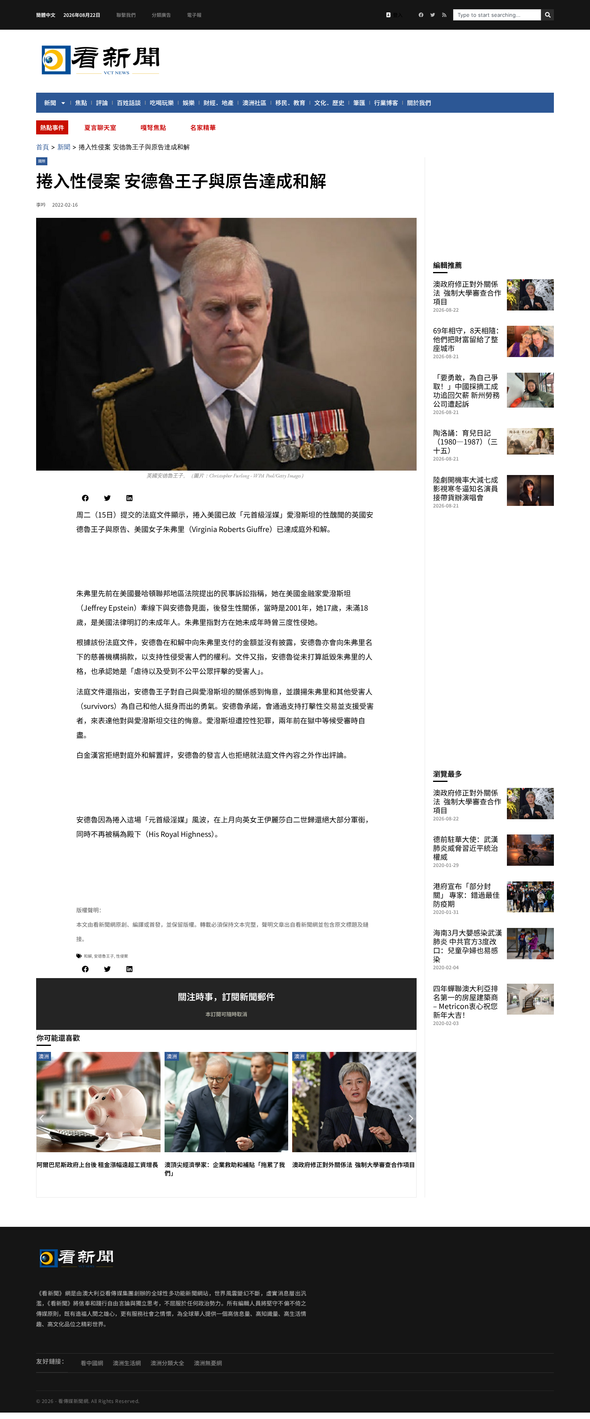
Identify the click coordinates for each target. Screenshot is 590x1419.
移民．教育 (290, 102)
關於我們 (419, 102)
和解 (88, 956)
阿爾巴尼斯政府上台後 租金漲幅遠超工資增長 (97, 1164)
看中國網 (92, 1363)
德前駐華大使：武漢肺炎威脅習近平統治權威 (465, 848)
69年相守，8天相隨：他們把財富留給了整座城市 (468, 339)
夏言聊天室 (100, 127)
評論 (102, 102)
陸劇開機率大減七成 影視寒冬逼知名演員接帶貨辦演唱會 (465, 488)
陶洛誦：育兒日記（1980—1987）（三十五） (465, 441)
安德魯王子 (104, 956)
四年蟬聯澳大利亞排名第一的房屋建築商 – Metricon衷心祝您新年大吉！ (465, 1001)
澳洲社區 (254, 102)
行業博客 (386, 102)
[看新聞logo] (100, 76)
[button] (85, 498)
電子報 (194, 14)
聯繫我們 (126, 14)
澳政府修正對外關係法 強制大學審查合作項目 (353, 1164)
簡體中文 (45, 14)
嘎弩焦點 (153, 127)
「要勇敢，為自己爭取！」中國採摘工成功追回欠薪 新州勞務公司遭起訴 (466, 390)
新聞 (50, 102)
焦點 (81, 102)
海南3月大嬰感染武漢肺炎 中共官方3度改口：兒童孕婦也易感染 (467, 945)
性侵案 (122, 956)
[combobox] (497, 14)
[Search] (547, 14)
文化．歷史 (329, 102)
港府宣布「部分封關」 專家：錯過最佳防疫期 (466, 895)
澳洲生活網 (127, 1363)
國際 (41, 161)
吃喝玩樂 (162, 102)
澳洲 (44, 1056)
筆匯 (359, 102)
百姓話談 (129, 102)
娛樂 (189, 102)
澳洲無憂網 (208, 1363)
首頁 (42, 147)
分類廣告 (161, 14)
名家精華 (203, 127)
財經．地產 (218, 102)
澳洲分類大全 (167, 1363)
